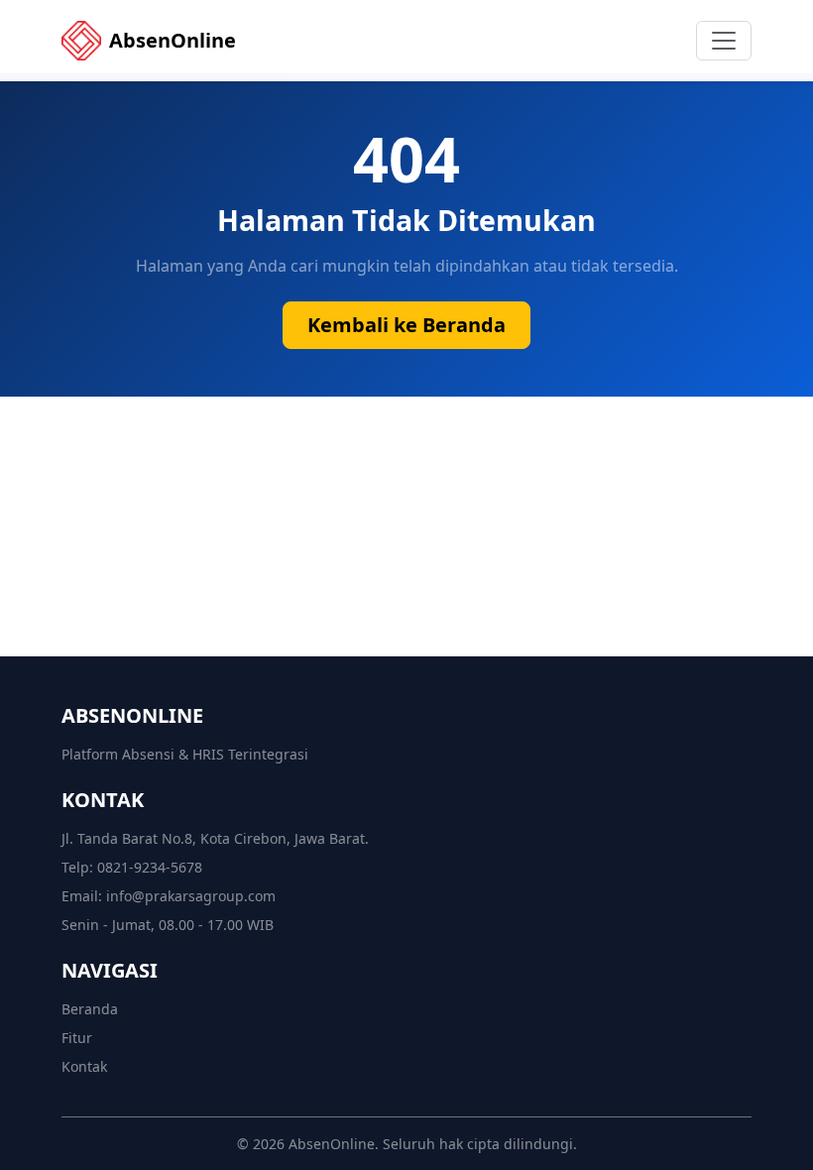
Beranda (89, 1008)
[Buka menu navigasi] (724, 40)
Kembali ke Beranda (406, 324)
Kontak (84, 1066)
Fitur (76, 1037)
